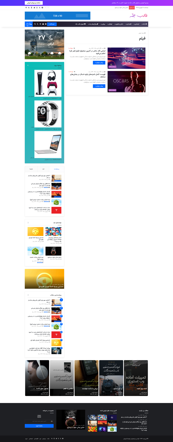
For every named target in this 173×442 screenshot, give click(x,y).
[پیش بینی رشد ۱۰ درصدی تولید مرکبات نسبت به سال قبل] (92, 429)
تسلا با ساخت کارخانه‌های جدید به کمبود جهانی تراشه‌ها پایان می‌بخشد (39, 209)
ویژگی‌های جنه (93, 24)
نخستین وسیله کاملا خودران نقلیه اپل (36, 239)
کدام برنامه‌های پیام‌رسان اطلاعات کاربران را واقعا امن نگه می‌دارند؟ (54, 239)
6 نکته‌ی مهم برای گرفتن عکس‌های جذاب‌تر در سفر (39, 177)
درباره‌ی (44, 439)
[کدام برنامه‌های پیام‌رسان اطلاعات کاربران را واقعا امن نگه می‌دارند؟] (53, 231)
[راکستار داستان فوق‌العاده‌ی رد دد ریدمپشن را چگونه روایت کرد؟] (102, 423)
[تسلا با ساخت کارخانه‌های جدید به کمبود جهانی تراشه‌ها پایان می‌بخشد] (56, 210)
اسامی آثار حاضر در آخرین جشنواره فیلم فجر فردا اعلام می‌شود (87, 52)
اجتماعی (137, 24)
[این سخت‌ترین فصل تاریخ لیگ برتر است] (92, 417)
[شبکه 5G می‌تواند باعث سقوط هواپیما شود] (112, 417)
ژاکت (103, 48)
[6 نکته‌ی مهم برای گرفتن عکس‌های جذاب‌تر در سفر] (92, 423)
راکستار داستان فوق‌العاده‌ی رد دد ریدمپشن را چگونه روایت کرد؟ (39, 193)
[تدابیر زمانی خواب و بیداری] (53, 251)
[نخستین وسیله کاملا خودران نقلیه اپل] (35, 231)
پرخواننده (56, 169)
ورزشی (103, 24)
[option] (44, 279)
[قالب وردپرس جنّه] (138, 15)
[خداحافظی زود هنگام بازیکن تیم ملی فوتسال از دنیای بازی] (56, 186)
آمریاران (125, 439)
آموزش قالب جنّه (79, 24)
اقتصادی (129, 24)
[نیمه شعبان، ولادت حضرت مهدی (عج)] (56, 202)
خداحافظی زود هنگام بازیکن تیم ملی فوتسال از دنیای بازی (40, 185)
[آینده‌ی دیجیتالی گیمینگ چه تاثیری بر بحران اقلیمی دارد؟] (102, 429)
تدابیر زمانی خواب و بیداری (54, 257)
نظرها (31, 169)
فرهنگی (110, 24)
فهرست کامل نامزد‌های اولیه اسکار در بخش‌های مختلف (87, 75)
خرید (26, 439)
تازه (43, 169)
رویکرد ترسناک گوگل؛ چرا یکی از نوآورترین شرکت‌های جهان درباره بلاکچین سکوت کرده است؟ (39, 350)
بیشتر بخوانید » (99, 63)
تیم (40, 439)
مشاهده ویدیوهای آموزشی (33, 3)
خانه (144, 24)
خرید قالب (51, 24)
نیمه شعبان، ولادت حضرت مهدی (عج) (118, 8)
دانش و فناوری (119, 24)
